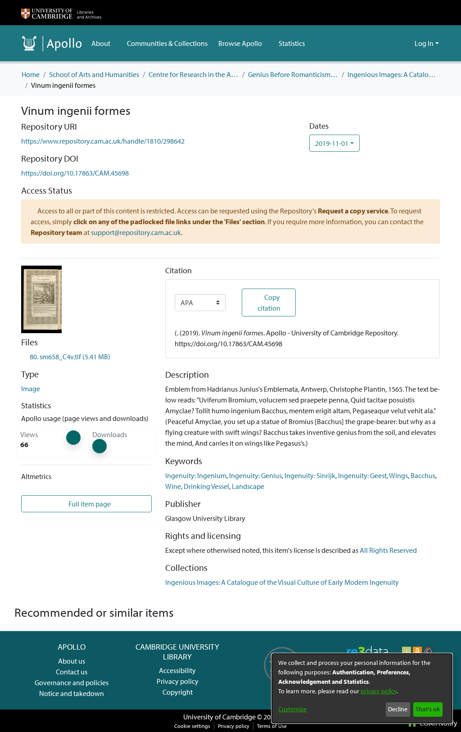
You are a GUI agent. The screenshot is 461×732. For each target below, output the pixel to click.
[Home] (61, 13)
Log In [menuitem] (424, 43)
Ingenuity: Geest (362, 475)
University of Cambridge (219, 716)
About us (71, 660)
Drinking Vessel (206, 486)
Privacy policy (178, 681)
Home (31, 74)
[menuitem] (104, 43)
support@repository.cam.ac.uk (136, 232)
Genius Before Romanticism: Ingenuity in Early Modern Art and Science (293, 74)
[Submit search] (393, 43)
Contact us (71, 671)
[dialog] (362, 688)
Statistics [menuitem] (292, 43)
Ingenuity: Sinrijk (310, 475)
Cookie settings (192, 726)
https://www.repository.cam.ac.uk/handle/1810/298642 (103, 140)
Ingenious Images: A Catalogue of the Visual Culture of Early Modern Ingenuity (393, 74)
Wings (398, 475)
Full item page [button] (89, 503)
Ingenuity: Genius (255, 475)
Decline (397, 709)
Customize (292, 709)
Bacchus (423, 475)
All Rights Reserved (388, 550)
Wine (173, 486)
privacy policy (379, 691)
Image (30, 388)
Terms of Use (272, 726)
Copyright (178, 691)
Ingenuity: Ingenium (195, 475)
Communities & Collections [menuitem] (167, 43)
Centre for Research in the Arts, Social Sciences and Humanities (194, 74)
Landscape (248, 486)
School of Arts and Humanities (94, 74)
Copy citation (269, 302)
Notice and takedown (71, 693)
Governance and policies (71, 682)
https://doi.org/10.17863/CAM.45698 (75, 172)
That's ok (428, 709)
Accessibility (177, 670)
